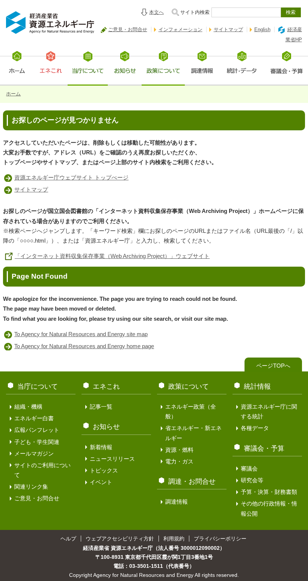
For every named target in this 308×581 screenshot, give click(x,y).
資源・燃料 (179, 450)
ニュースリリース (112, 459)
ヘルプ (68, 539)
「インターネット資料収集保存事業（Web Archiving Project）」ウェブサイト (112, 256)
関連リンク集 (31, 486)
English (262, 29)
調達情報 (176, 501)
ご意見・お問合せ (127, 29)
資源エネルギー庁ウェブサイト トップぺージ (71, 177)
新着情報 (101, 447)
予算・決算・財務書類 (269, 492)
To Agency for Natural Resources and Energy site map (81, 334)
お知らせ (106, 426)
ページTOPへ (273, 365)
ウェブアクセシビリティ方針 (120, 539)
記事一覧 (101, 406)
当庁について (37, 386)
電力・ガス (179, 461)
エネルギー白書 (34, 418)
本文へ (156, 12)
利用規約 (173, 539)
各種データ (255, 428)
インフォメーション (180, 29)
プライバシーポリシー (220, 539)
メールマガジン (34, 453)
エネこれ (106, 386)
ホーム (13, 94)
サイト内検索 (195, 12)
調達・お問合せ (192, 481)
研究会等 (252, 480)
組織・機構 (28, 406)
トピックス (104, 470)
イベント (101, 482)
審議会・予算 (264, 448)
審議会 (249, 468)
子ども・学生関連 (36, 442)
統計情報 (257, 386)
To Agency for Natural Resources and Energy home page (84, 346)
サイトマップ (228, 29)
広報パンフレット (36, 430)
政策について (188, 386)
